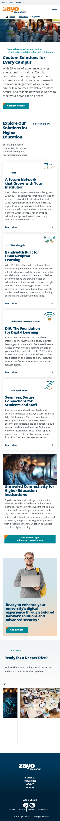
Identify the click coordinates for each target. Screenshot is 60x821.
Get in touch (16, 629)
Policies (12, 809)
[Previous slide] (5, 684)
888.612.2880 (7, 2)
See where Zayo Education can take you (30, 539)
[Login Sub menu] (23, 2)
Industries (23, 16)
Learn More (11, 227)
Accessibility (43, 809)
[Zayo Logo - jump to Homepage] (30, 766)
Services (30, 777)
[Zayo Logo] (14, 10)
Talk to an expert (40, 123)
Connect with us (16, 105)
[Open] (54, 9)
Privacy (22, 809)
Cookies (31, 809)
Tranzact (30, 787)
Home (12, 16)
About (30, 784)
